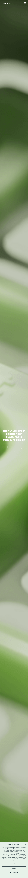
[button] (25, 844)
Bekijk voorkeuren (14, 872)
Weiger (14, 868)
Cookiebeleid (13, 876)
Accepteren (14, 864)
